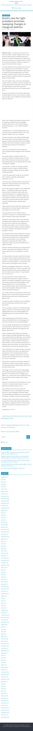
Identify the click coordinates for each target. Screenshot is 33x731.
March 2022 (4, 579)
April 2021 (3, 605)
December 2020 (5, 615)
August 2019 (4, 653)
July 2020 (3, 627)
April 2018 (3, 691)
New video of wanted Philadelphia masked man (13, 468)
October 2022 (4, 562)
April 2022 (3, 577)
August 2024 (4, 510)
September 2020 (5, 622)
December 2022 (5, 558)
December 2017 (5, 700)
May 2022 (3, 574)
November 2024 (5, 503)
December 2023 (5, 529)
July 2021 (3, 598)
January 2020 (4, 641)
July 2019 (3, 655)
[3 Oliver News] (16, 8)
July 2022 (3, 570)
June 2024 (3, 515)
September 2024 (5, 508)
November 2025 (5, 498)
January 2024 (4, 527)
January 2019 (4, 669)
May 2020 (3, 631)
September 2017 (5, 707)
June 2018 (3, 686)
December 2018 (5, 672)
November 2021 (5, 589)
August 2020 (4, 624)
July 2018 (3, 684)
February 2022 (4, 581)
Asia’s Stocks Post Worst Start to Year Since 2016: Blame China (16, 417)
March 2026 (4, 489)
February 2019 (4, 667)
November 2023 (5, 532)
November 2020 (5, 617)
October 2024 (4, 505)
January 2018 (4, 698)
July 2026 (3, 479)
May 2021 (3, 603)
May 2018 (3, 688)
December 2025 (5, 496)
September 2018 (5, 679)
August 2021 (4, 596)
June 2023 (3, 543)
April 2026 (3, 486)
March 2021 (4, 608)
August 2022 (4, 567)
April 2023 (3, 548)
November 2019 (5, 646)
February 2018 (4, 696)
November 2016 (5, 712)
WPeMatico (12, 409)
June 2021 (3, 600)
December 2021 (5, 586)
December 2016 (5, 710)
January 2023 (4, 555)
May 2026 (3, 484)
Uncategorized (6, 15)
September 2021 (5, 593)
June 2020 (3, 629)
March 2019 (4, 665)
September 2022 (5, 565)
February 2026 (4, 491)
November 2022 (5, 560)
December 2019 (5, 643)
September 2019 (5, 650)
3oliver (13, 29)
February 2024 (4, 524)
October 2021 (4, 591)
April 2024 (3, 520)
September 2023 (5, 536)
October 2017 (4, 705)
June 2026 (3, 482)
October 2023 (4, 534)
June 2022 (3, 572)
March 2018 (4, 693)
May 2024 (3, 517)
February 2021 (4, 610)
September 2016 (5, 717)
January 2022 (4, 584)
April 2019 (3, 662)
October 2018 (4, 677)
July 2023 (3, 541)
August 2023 (4, 539)
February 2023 (4, 553)
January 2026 (4, 494)
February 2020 (4, 639)
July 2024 (3, 513)
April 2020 (3, 634)
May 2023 (3, 546)
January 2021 (4, 612)
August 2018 (4, 681)
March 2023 (4, 551)
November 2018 (5, 674)
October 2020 (4, 620)
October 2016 (4, 715)
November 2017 (5, 703)
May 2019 (3, 660)
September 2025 (5, 501)
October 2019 (4, 648)
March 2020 (4, 636)
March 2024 (4, 522)
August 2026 (4, 477)
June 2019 (3, 658)
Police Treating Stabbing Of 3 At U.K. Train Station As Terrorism (15, 426)
